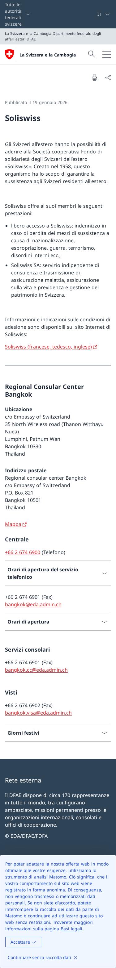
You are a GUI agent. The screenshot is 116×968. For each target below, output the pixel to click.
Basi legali (71, 929)
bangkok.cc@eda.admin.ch (36, 669)
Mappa (13, 524)
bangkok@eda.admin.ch (33, 604)
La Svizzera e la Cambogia (47, 55)
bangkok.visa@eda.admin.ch (38, 712)
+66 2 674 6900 (22, 552)
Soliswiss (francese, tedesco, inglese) (48, 346)
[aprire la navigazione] (106, 54)
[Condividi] (108, 77)
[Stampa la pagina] (94, 77)
